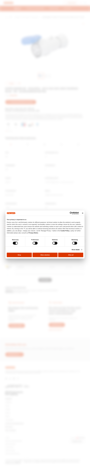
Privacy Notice (33, 233)
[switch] (35, 243)
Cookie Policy (65, 230)
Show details (76, 249)
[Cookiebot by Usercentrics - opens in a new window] (71, 213)
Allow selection (45, 255)
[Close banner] (82, 213)
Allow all (70, 255)
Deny (19, 255)
